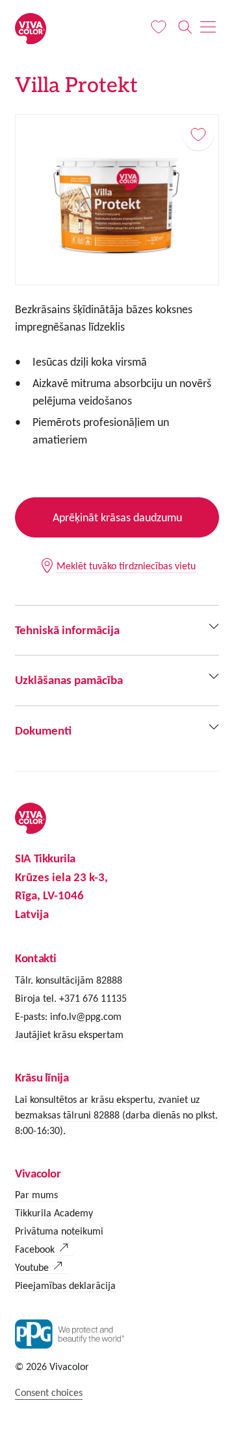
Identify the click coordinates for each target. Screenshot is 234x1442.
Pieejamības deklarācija (65, 1285)
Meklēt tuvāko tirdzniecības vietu (126, 566)
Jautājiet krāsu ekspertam (69, 1034)
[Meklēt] (185, 27)
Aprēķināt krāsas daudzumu (117, 517)
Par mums (36, 1194)
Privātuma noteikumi (59, 1231)
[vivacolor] (30, 27)
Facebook (35, 1249)
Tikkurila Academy (54, 1213)
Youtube (32, 1267)
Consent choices (49, 1392)
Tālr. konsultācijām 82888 (68, 980)
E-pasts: (32, 1016)
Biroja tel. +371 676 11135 (71, 998)
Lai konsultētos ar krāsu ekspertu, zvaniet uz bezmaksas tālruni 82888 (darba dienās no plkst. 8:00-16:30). (116, 1115)
